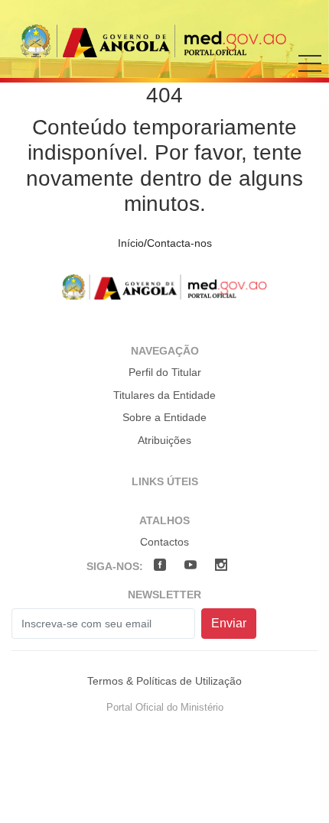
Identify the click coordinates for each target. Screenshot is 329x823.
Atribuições (164, 440)
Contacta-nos (179, 243)
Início (131, 243)
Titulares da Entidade (164, 395)
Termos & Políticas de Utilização (164, 681)
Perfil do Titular (165, 372)
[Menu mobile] (309, 74)
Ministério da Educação (154, 40)
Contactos (164, 542)
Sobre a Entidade (164, 417)
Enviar (228, 623)
